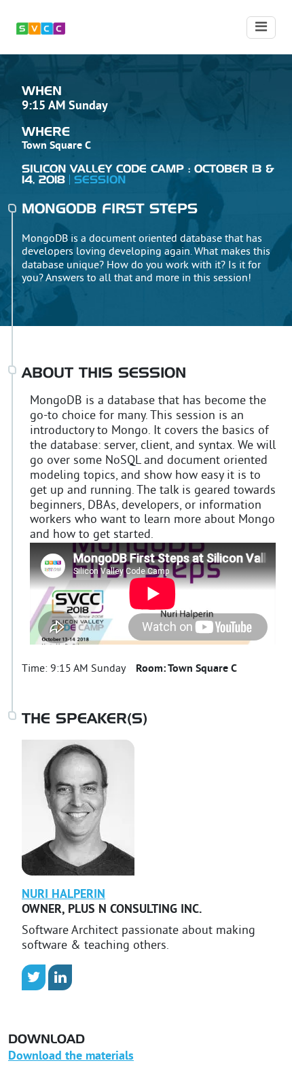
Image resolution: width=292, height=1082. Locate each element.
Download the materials (71, 1056)
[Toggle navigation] (261, 27)
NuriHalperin (63, 895)
